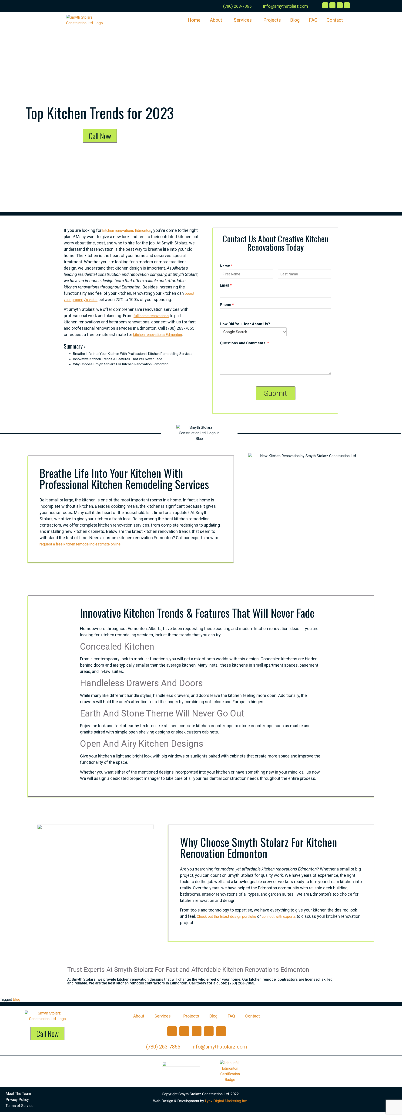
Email (226, 285)
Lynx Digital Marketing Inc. (226, 1101)
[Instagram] (184, 1031)
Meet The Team (18, 1093)
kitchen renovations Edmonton (126, 230)
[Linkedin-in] (221, 1031)
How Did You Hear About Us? (245, 324)
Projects (272, 20)
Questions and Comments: (244, 343)
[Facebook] (172, 1031)
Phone (227, 304)
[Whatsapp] (209, 1031)
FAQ (313, 20)
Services (243, 20)
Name (226, 266)
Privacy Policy (17, 1099)
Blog (295, 20)
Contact (335, 20)
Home (194, 20)
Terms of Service (20, 1105)
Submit (275, 393)
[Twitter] (196, 1031)
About (216, 20)
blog (16, 999)
